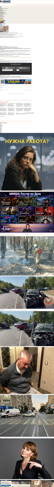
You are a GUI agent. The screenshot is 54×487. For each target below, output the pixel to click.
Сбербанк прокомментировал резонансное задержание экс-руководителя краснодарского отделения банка (11, 479)
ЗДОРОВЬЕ (1, 9)
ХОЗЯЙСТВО (1, 18)
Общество (1, 46)
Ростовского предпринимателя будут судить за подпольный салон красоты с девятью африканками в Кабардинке (34, 394)
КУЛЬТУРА (1, 11)
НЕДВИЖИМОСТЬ (2, 13)
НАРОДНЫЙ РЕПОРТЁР (3, 12)
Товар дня (1, 25)
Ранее (7, 89)
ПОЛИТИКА (1, 15)
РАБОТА (4, 20)
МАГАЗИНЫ (3, 23)
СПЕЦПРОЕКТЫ (2, 16)
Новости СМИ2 (2, 116)
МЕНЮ (1, 6)
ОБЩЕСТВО (1, 14)
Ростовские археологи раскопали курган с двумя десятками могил (8, 76)
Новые (1, 89)
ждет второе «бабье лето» (17, 56)
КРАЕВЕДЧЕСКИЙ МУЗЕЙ (3, 10)
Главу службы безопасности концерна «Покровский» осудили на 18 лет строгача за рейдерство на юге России (12, 394)
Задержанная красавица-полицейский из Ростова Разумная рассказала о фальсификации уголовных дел (12, 77)
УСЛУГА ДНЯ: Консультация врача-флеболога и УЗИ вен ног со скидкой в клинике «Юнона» (11, 33)
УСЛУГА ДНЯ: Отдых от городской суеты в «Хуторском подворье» (8, 34)
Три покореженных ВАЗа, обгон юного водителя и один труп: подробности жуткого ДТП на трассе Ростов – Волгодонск (12, 346)
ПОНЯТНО (5, 485)
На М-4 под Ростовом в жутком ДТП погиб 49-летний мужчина (29, 479)
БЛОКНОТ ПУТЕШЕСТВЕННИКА (4, 8)
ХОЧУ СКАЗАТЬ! (2, 19)
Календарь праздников (2, 24)
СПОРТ (1, 17)
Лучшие (4, 89)
